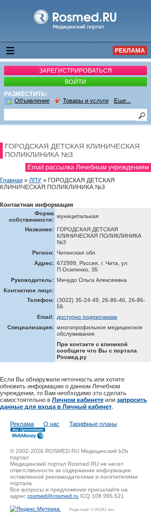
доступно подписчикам (87, 317)
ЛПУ (35, 180)
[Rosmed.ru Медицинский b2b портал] (75, 29)
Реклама (130, 50)
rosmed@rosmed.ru (53, 496)
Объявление (32, 100)
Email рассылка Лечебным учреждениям (88, 167)
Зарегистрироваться (75, 70)
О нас (51, 423)
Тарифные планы (93, 423)
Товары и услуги (85, 100)
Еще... (122, 100)
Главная (11, 180)
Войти (75, 81)
